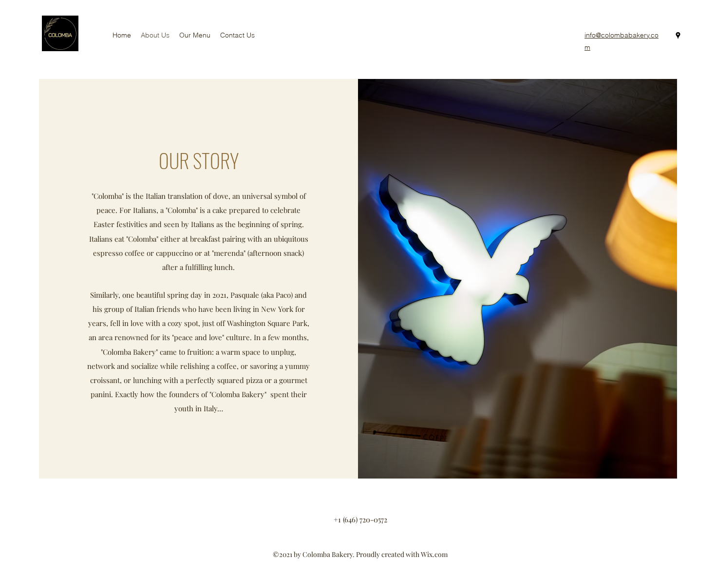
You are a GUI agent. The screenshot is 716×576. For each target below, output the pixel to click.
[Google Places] (678, 35)
